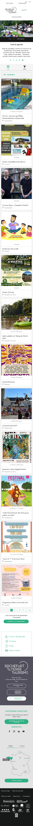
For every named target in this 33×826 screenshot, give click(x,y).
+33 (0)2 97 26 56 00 (18, 685)
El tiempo (12, 641)
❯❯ (30, 610)
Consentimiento (26, 796)
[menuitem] (9, 3)
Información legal (5, 791)
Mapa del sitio (16, 796)
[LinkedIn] (18, 731)
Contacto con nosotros (18, 698)
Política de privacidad (17, 791)
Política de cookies (6, 796)
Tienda (11, 646)
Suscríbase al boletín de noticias (16, 721)
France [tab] (11, 746)
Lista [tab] (8, 69)
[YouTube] (23, 731)
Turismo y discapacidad (17, 636)
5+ (19, 610)
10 (23, 610)
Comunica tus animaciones (16, 621)
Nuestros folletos (14, 650)
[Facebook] (9, 731)
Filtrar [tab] (24, 69)
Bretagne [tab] (22, 746)
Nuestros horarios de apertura (18, 692)
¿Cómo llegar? (16, 780)
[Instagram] (14, 731)
